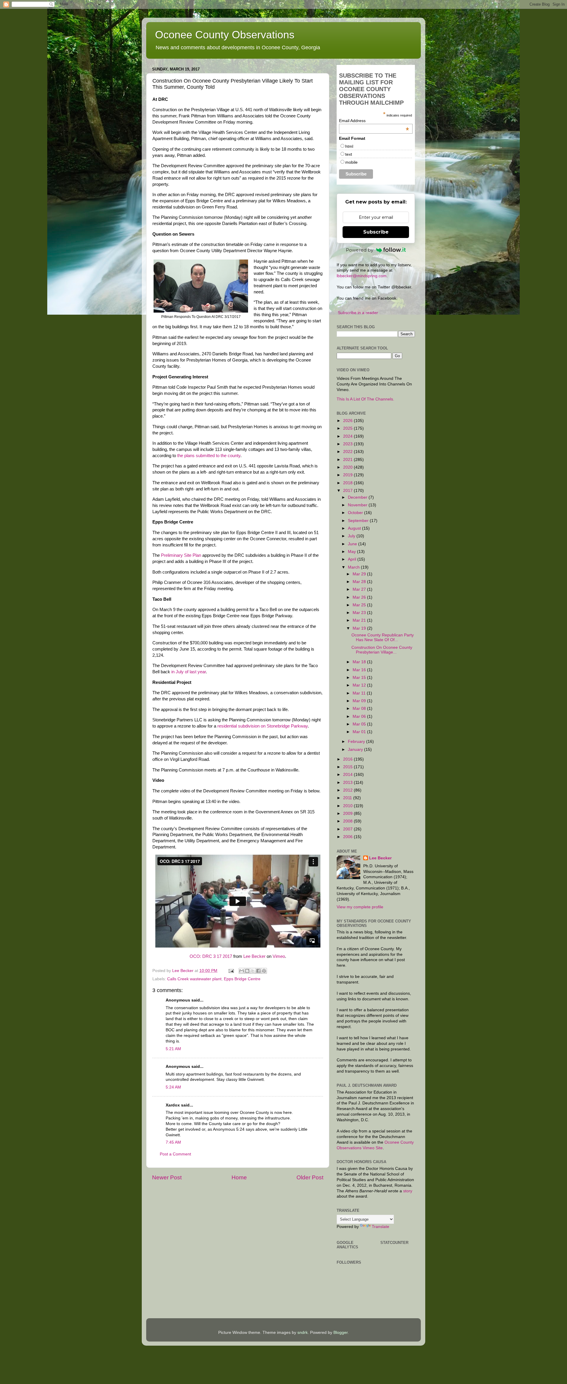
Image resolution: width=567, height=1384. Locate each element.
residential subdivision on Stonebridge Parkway (262, 726)
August (355, 528)
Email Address (374, 120)
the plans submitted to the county (208, 455)
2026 (348, 420)
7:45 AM (173, 1142)
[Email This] (242, 971)
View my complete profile (360, 907)
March (354, 567)
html (349, 146)
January (356, 749)
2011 (348, 798)
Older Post (309, 1177)
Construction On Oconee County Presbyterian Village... (381, 649)
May (352, 551)
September (359, 520)
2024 (348, 436)
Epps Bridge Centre (242, 979)
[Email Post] (231, 970)
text (348, 154)
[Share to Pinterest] (264, 971)
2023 (348, 444)
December (358, 497)
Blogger (340, 1332)
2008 (348, 821)
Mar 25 (360, 605)
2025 (348, 428)
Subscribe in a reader (358, 313)
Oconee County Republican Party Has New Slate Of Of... (382, 637)
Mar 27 (360, 589)
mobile (351, 162)
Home (239, 1177)
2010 (348, 806)
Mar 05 (360, 724)
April (352, 559)
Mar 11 (360, 693)
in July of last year (188, 671)
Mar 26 (360, 597)
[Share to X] (253, 971)
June (353, 544)
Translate (380, 1226)
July (352, 536)
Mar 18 (360, 662)
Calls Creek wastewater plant (194, 979)
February (357, 741)
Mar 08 (360, 708)
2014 (348, 774)
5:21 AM (173, 1049)
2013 (348, 782)
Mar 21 (360, 620)
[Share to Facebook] (258, 971)
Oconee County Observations (224, 35)
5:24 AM (173, 1087)
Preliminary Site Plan (181, 555)
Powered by (359, 250)
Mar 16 (360, 670)
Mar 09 (360, 701)
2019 (348, 475)
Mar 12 (360, 685)
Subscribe (376, 232)
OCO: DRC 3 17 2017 (211, 956)
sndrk (302, 1332)
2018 (348, 483)
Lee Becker (254, 956)
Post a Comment (175, 1154)
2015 (348, 767)
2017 (348, 490)
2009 (348, 813)
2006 (348, 837)
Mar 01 (360, 732)
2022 (348, 451)
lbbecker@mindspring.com (362, 276)
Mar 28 (360, 581)
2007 (348, 829)
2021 (348, 459)
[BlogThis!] (247, 971)
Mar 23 (360, 612)
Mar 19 (360, 628)
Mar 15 (360, 677)
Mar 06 (360, 716)
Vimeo (279, 956)
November (358, 505)
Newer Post (167, 1177)
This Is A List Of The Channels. (365, 399)
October (356, 512)
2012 (348, 790)
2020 (348, 467)
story (407, 1191)
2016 (348, 759)
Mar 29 (360, 574)
